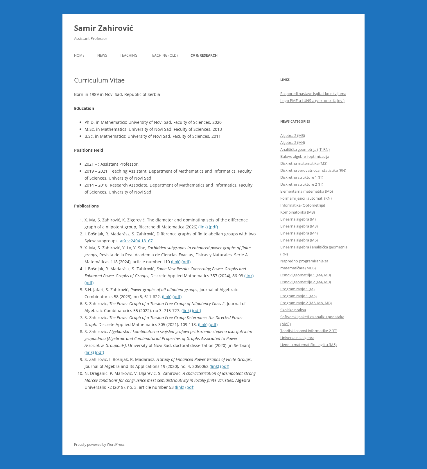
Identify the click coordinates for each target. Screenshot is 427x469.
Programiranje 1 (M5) (298, 295)
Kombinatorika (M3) (297, 212)
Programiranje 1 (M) (297, 288)
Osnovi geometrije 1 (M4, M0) (305, 275)
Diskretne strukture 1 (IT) (301, 177)
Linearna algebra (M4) (299, 233)
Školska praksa (293, 309)
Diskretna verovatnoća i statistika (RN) (313, 170)
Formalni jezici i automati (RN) (306, 198)
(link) (203, 227)
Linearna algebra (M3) (299, 226)
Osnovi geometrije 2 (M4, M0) (305, 281)
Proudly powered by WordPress (99, 444)
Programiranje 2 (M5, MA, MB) (306, 302)
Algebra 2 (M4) (292, 142)
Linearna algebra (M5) (299, 240)
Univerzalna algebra (297, 337)
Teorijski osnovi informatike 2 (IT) (308, 330)
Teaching (128, 55)
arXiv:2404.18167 (136, 241)
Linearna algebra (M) (298, 219)
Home (79, 55)
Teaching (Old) (164, 55)
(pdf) (213, 227)
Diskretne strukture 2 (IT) (301, 184)
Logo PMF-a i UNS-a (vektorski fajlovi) (312, 100)
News (102, 55)
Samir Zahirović (103, 28)
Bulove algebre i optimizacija (304, 156)
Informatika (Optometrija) (302, 205)
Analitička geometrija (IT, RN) (305, 149)
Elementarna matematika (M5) (306, 191)
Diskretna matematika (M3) (303, 163)
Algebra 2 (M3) (292, 135)
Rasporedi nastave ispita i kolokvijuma (313, 93)
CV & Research (204, 55)
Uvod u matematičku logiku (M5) (308, 344)
